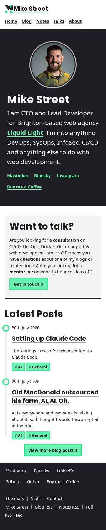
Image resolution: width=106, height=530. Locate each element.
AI (20, 367)
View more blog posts (51, 450)
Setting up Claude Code (49, 338)
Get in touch (26, 284)
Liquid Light (25, 132)
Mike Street (17, 507)
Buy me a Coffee (24, 187)
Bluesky (42, 175)
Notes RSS (69, 507)
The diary (15, 498)
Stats (36, 498)
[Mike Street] (9, 9)
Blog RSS (44, 507)
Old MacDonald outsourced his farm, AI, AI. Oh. (55, 396)
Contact (54, 498)
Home (11, 21)
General (39, 367)
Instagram (68, 175)
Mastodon (17, 175)
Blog (27, 21)
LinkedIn (65, 471)
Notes (42, 21)
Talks (59, 21)
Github (12, 481)
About (75, 21)
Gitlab (33, 481)
